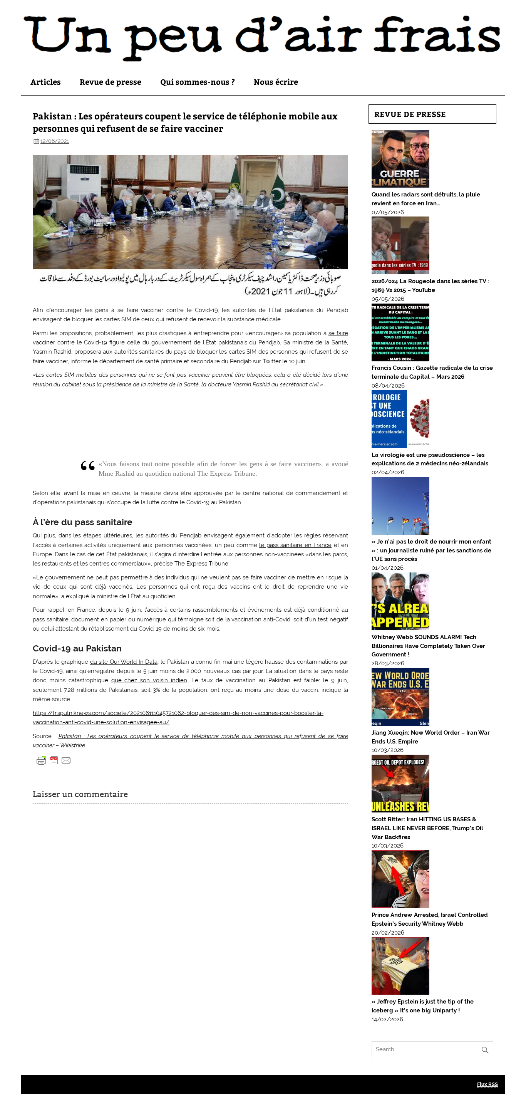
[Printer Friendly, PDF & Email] (54, 760)
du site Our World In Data (123, 661)
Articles (45, 81)
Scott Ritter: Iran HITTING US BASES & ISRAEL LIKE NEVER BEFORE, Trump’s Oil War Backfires (427, 828)
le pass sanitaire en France (295, 545)
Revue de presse (110, 81)
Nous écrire (276, 81)
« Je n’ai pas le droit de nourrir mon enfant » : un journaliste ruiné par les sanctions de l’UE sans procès (431, 550)
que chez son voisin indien (149, 680)
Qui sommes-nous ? (197, 81)
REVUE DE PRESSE (410, 114)
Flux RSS (487, 1084)
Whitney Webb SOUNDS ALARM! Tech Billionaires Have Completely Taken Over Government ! (428, 646)
